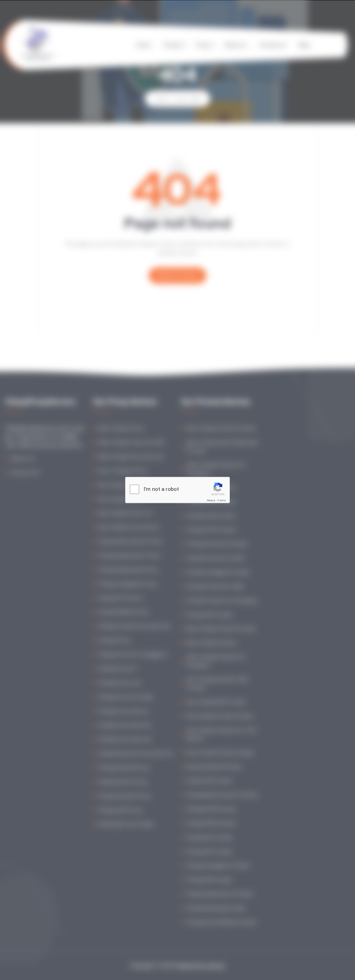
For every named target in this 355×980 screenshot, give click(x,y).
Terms (221, 500)
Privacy (211, 500)
